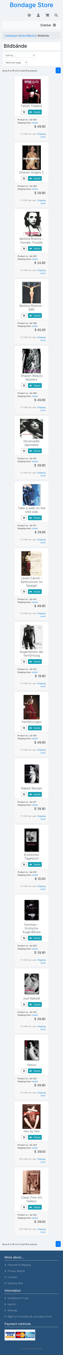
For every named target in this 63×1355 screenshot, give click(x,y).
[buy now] (23, 111)
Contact (11, 1277)
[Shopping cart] (47, 15)
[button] (29, 15)
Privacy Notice (15, 1270)
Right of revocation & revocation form (29, 1316)
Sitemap (11, 1310)
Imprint (11, 1304)
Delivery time (14, 1283)
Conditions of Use (17, 1298)
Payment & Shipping (18, 1264)
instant (34, 123)
